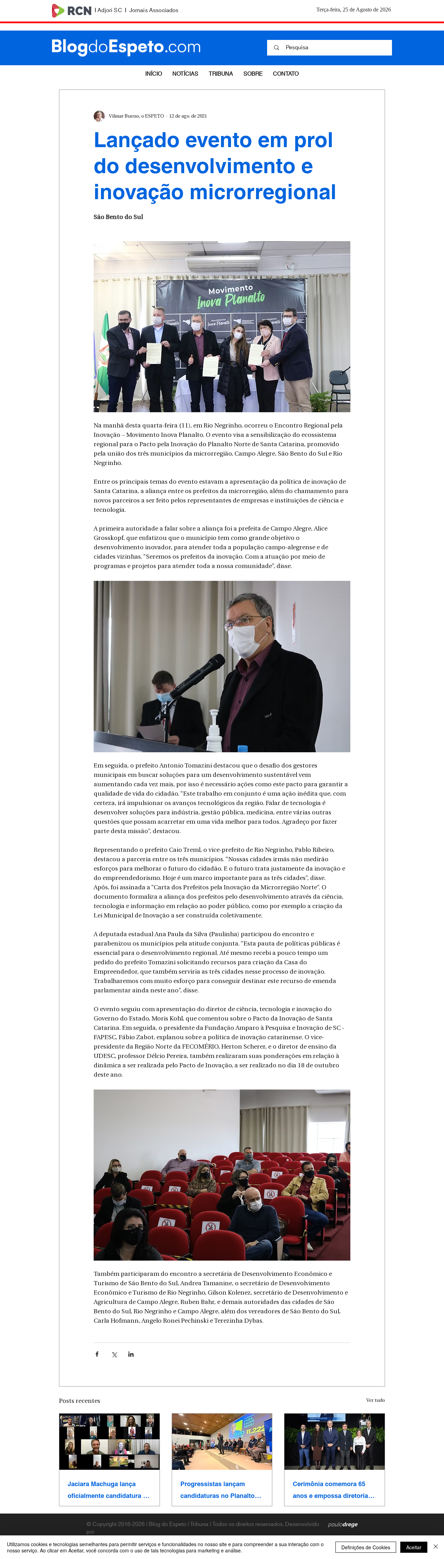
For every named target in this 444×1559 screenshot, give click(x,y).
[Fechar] (436, 1547)
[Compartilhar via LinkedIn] (131, 1354)
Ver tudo (375, 1400)
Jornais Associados (154, 10)
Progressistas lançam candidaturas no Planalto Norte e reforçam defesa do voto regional (220, 1490)
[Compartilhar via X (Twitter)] (114, 1354)
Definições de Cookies (365, 1547)
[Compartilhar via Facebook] (97, 1354)
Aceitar (413, 1547)
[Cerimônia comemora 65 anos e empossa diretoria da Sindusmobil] (334, 1442)
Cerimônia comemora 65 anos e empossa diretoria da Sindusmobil (330, 1490)
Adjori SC (109, 10)
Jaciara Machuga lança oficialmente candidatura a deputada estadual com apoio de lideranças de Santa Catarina (107, 1490)
